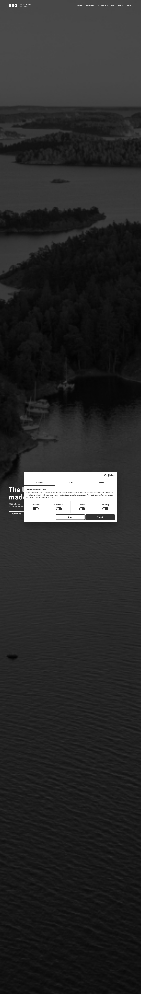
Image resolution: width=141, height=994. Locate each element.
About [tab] (101, 482)
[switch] (59, 508)
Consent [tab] (39, 482)
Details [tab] (70, 482)
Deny (70, 517)
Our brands (16, 514)
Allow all (100, 517)
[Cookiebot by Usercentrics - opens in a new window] (106, 475)
